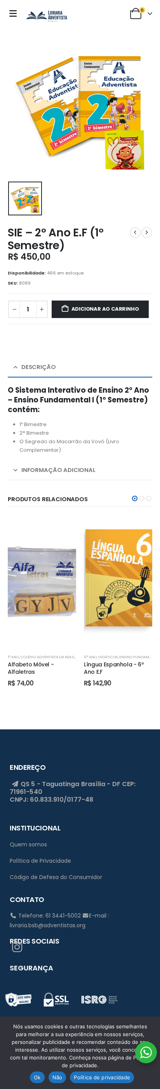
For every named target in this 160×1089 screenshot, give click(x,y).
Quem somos (28, 844)
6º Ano (90, 656)
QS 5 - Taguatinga (49, 784)
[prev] (135, 232)
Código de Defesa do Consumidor (56, 877)
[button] (134, 498)
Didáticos (108, 656)
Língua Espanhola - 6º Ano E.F (114, 668)
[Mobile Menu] (15, 13)
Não (57, 1077)
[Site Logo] (46, 15)
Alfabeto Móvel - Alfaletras (31, 668)
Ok (37, 1077)
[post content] (42, 582)
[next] (146, 232)
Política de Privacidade (40, 861)
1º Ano (13, 656)
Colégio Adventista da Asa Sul (49, 656)
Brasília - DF (100, 784)
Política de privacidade (102, 1077)
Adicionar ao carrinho (105, 309)
